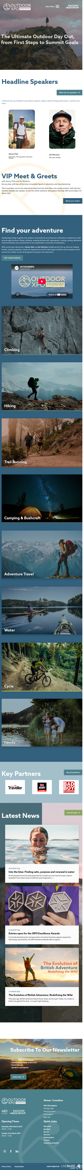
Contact (47, 1140)
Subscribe (17, 1077)
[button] (40, 787)
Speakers (47, 1129)
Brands (46, 1132)
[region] (42, 35)
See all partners (73, 772)
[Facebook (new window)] (11, 1151)
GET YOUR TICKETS (12, 258)
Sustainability (19, 1166)
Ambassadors (49, 1137)
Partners (47, 1135)
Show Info (47, 1126)
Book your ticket (73, 201)
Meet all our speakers (68, 93)
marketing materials (51, 1143)
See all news (72, 813)
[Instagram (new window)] (5, 1151)
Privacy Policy (6, 1166)
